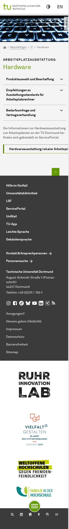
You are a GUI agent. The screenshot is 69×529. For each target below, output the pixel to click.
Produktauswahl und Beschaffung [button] (30, 79)
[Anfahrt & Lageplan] (38, 514)
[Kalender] (21, 514)
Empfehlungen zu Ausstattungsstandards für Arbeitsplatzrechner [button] (25, 94)
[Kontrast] (48, 7)
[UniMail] (56, 514)
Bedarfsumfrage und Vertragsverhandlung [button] (21, 112)
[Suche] (12, 514)
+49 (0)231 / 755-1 (30, 292)
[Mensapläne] (30, 514)
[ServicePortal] (47, 514)
